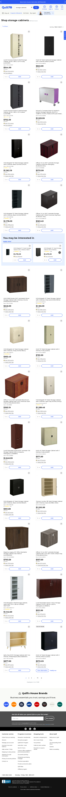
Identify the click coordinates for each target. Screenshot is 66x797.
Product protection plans (24, 763)
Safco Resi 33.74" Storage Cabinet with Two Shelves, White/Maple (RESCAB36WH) (17, 655)
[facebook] (34, 729)
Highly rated (7, 241)
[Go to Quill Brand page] (6, 705)
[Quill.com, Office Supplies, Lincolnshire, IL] (6, 782)
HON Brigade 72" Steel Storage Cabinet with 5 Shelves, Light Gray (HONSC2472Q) (48, 400)
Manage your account (8, 742)
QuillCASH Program (23, 742)
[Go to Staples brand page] (37, 705)
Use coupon (49, 718)
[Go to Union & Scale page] (52, 705)
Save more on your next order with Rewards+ (33, 2)
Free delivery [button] (8, 73)
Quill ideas (20, 766)
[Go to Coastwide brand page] (14, 705)
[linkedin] (30, 729)
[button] (65, 2)
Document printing (23, 754)
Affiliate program (22, 769)
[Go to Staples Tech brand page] (44, 705)
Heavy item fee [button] (42, 71)
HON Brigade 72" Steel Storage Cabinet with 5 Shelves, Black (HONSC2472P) (16, 163)
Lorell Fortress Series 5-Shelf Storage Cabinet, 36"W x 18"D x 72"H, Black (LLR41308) (15, 112)
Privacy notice (23, 787)
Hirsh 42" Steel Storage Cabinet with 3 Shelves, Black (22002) (47, 655)
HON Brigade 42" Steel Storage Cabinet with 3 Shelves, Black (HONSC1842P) (16, 502)
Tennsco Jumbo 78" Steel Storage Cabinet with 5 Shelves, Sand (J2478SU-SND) (49, 502)
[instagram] (25, 729)
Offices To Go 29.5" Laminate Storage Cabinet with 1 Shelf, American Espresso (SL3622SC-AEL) (48, 215)
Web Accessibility (54, 749)
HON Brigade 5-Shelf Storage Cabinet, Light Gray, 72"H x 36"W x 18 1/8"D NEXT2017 (15, 604)
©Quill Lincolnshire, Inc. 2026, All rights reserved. (23, 781)
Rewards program (23, 740)
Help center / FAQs (7, 749)
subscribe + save (22, 745)
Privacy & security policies (9, 758)
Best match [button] (58, 27)
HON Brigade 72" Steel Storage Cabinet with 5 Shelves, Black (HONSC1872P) (16, 214)
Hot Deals (26, 13)
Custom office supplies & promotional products (24, 751)
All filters (5, 26)
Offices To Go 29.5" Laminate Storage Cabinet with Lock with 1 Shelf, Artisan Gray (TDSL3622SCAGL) (49, 553)
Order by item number (40, 745)
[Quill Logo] (7, 7)
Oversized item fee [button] (43, 565)
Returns (4, 740)
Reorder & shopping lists (40, 737)
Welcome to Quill (54, 737)
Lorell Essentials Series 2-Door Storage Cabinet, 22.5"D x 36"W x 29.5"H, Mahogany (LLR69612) (48, 604)
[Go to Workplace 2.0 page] (60, 705)
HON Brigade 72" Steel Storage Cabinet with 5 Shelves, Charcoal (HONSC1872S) (48, 299)
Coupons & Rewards (16, 13)
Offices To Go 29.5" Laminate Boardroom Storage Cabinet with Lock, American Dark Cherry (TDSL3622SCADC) (17, 401)
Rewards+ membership (24, 737)
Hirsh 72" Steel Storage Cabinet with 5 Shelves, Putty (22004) (47, 349)
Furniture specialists (23, 761)
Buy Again (33, 13)
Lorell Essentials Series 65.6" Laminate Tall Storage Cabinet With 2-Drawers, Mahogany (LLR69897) (17, 452)
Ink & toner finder (38, 740)
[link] (29, 31)
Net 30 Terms (21, 748)
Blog (51, 740)
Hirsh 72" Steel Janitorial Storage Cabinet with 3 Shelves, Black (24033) (48, 60)
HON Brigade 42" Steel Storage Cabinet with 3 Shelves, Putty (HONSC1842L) (16, 349)
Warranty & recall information (6, 755)
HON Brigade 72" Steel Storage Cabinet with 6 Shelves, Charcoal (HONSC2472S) (52, 249)
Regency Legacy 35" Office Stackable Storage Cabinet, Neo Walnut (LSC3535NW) (15, 553)
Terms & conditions (12, 787)
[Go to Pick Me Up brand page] (21, 705)
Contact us (5, 761)
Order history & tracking (8, 737)
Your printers (37, 742)
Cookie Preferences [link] (44, 787)
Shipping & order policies (8, 752)
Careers (52, 746)
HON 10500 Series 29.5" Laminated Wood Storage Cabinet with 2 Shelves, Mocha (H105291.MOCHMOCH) (16, 300)
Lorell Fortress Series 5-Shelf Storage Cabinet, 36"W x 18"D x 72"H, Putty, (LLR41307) (15, 61)
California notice (33, 787)
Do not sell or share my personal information (30, 789)
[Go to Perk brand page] (29, 705)
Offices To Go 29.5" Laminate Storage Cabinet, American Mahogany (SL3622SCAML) (47, 164)
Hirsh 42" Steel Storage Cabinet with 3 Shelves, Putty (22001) (47, 451)
